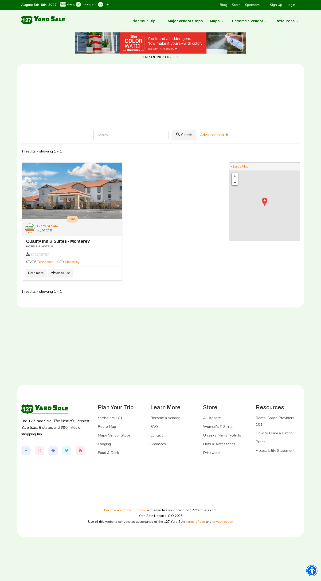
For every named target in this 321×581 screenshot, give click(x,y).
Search (186, 134)
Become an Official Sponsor (125, 510)
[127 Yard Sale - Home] (43, 20)
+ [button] (235, 176)
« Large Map (239, 166)
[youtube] (80, 450)
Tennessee (45, 262)
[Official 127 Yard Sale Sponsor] (160, 43)
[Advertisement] (160, 112)
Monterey (72, 262)
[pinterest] (53, 450)
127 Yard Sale (47, 226)
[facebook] (26, 450)
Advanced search (214, 134)
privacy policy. (222, 521)
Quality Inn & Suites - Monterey (58, 241)
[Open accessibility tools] (311, 570)
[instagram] (39, 450)
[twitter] (66, 450)
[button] (146, 21)
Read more (35, 273)
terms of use (195, 521)
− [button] (235, 182)
